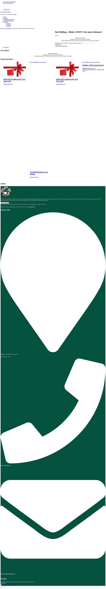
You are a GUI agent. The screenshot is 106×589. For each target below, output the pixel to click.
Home (2, 28)
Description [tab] (6, 47)
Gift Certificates (7, 28)
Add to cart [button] (10, 84)
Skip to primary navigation (9, 1)
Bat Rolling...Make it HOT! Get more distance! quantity (68, 43)
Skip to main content (8, 3)
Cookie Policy (32, 206)
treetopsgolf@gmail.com (9, 573)
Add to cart (58, 44)
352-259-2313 (6, 9)
